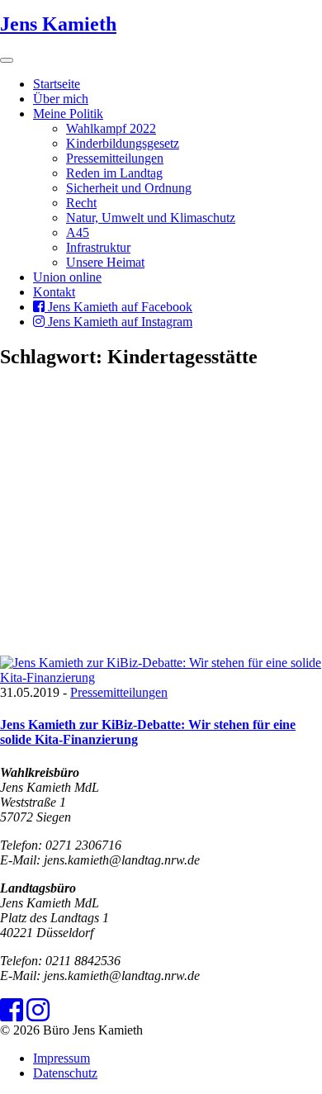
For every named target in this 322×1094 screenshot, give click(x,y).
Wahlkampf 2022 (111, 128)
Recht (81, 203)
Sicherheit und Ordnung (129, 188)
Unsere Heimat (105, 262)
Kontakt (54, 292)
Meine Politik (68, 114)
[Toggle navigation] (6, 60)
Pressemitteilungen (114, 158)
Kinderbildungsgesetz (122, 143)
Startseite (56, 84)
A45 (77, 232)
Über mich (60, 99)
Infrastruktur (98, 247)
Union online (67, 277)
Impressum (61, 1058)
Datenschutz (65, 1073)
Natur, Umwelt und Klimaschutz (150, 218)
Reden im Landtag (114, 173)
